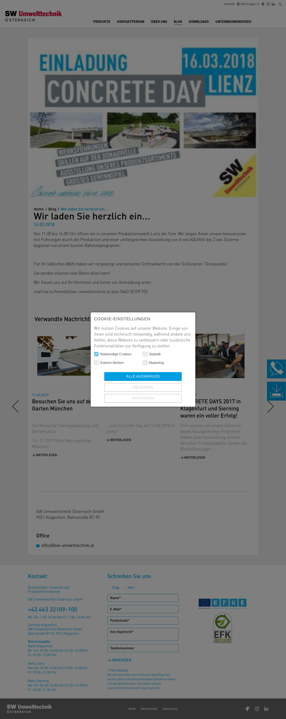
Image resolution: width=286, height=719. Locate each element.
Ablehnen (143, 387)
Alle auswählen (143, 376)
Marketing (156, 363)
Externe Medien (112, 363)
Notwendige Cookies (115, 354)
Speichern (143, 398)
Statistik (155, 354)
